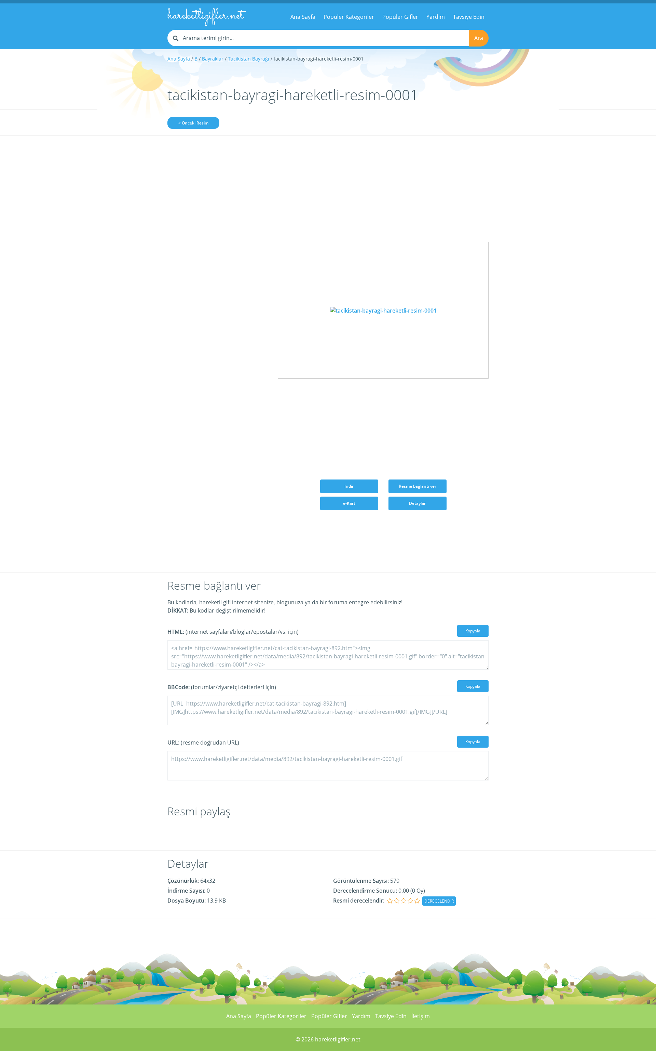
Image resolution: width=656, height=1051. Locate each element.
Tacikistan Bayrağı (248, 58)
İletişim (420, 1016)
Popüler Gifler (400, 17)
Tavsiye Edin (468, 17)
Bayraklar (212, 58)
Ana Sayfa (302, 17)
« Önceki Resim (193, 123)
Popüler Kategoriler (349, 17)
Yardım (435, 17)
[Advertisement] (217, 248)
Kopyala (472, 631)
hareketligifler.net (205, 15)
